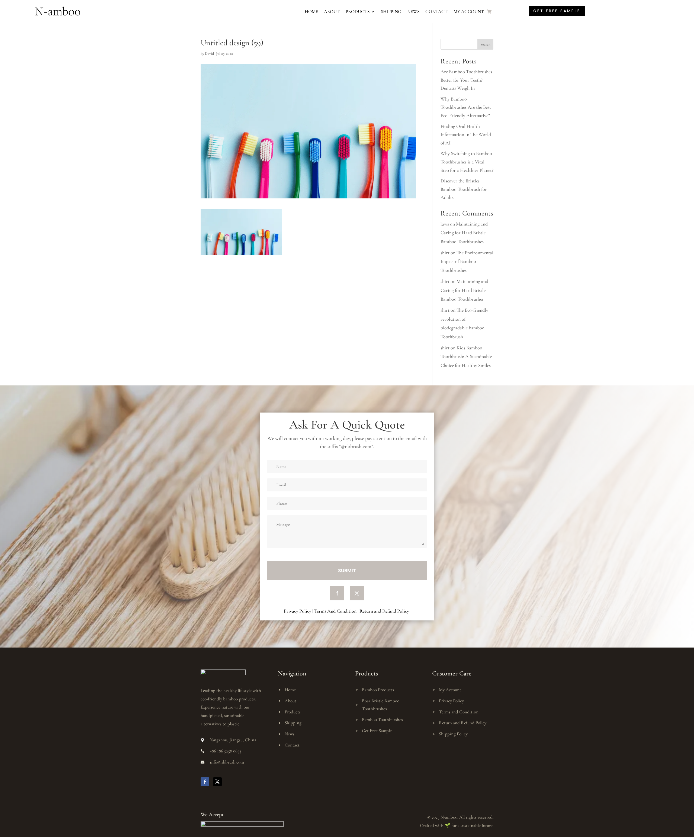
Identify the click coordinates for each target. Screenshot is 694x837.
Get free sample (556, 11)
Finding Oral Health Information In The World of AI (466, 134)
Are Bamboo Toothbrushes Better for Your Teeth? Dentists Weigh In (466, 80)
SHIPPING (391, 11)
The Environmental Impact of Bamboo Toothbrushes (467, 261)
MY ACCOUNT (469, 11)
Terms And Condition (335, 611)
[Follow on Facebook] (337, 593)
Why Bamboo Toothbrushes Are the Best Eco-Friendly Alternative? (466, 107)
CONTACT (436, 11)
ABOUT (332, 11)
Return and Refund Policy (384, 611)
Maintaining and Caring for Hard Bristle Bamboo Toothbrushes (464, 232)
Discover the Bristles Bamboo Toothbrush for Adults (464, 189)
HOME (311, 11)
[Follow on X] (357, 593)
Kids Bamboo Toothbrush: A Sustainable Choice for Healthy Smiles (466, 356)
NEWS (413, 11)
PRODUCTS (358, 11)
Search (485, 44)
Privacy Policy (297, 611)
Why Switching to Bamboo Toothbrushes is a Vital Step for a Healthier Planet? (467, 161)
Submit (347, 570)
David (209, 53)
